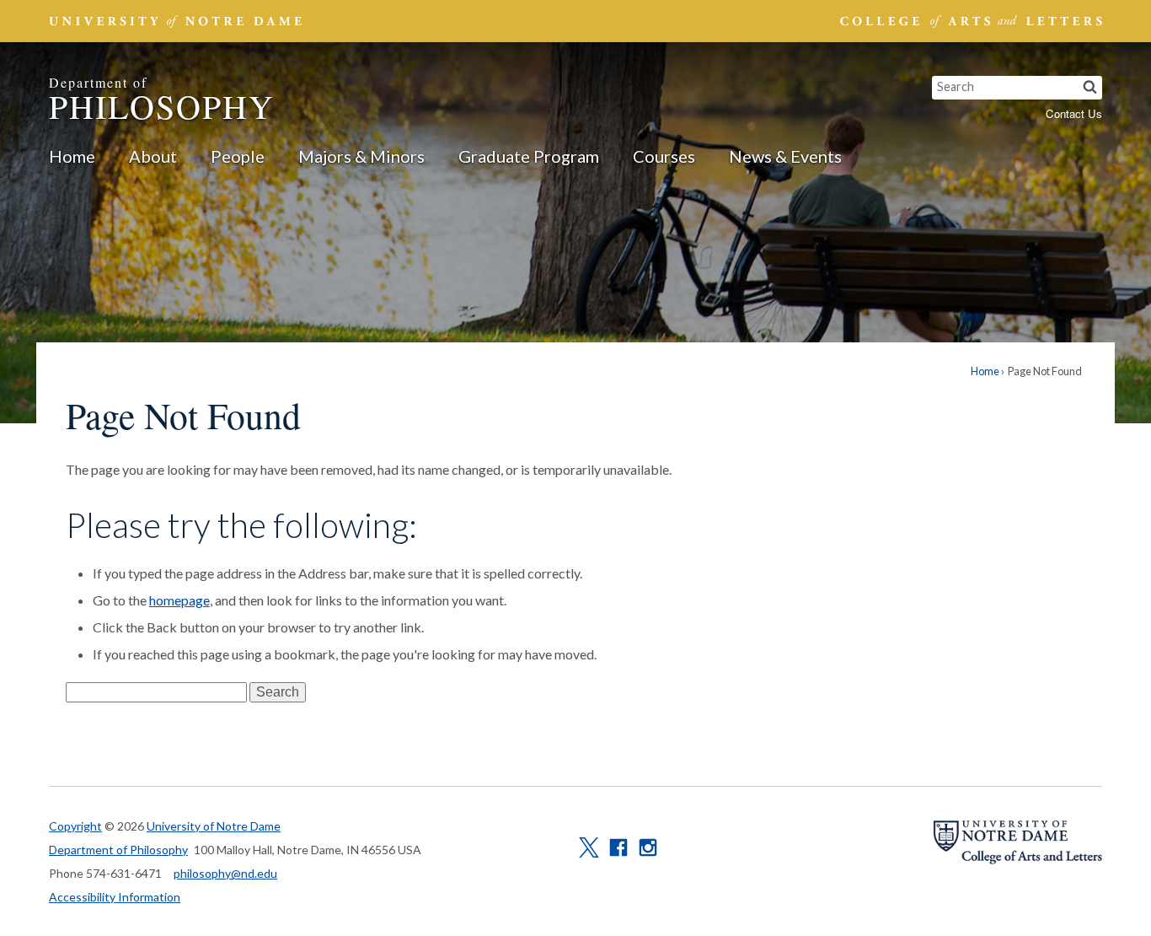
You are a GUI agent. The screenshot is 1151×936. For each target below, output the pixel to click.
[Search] (1089, 88)
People (238, 156)
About (153, 156)
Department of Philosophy (118, 849)
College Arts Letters (969, 21)
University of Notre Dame (214, 826)
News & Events (785, 156)
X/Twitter (589, 847)
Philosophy (162, 100)
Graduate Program (528, 156)
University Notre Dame (175, 21)
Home (72, 156)
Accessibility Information (114, 897)
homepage (179, 600)
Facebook (618, 847)
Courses (664, 156)
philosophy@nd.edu (225, 873)
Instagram (648, 847)
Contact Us (1074, 113)
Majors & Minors (361, 156)
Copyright (75, 826)
